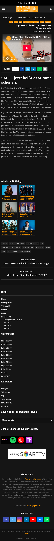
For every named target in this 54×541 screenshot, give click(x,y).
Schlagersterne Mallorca (13, 320)
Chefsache (20, 244)
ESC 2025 (7, 329)
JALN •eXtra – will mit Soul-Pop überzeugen (27, 263)
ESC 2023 (7, 323)
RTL (9, 251)
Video (11, 22)
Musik (48, 247)
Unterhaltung (25, 251)
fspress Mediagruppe (33, 479)
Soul (15, 251)
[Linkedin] (26, 519)
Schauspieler (6, 399)
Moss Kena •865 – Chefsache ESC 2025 (27, 274)
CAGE (42, 22)
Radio (3, 313)
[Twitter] (13, 519)
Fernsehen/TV (27, 22)
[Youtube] (33, 519)
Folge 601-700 (6, 348)
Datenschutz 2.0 (30, 538)
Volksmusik (5, 392)
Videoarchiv (5, 306)
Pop (20, 22)
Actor (5, 244)
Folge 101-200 (6, 366)
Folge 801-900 (6, 341)
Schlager (4, 389)
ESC (42, 244)
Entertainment (32, 244)
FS (36, 31)
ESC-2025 (36, 22)
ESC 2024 (7, 326)
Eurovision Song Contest (11, 247)
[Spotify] (46, 519)
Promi (16, 22)
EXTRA (4, 373)
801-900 (47, 22)
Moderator (5, 406)
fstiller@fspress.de (34, 506)
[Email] (40, 519)
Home (5, 18)
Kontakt (4, 310)
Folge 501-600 (6, 352)
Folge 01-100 (6, 369)
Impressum (19, 538)
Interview (39, 247)
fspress (27, 533)
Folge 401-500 (6, 355)
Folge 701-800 (6, 344)
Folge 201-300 (6, 362)
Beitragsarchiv (6, 303)
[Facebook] (6, 519)
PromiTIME (5, 376)
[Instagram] (19, 519)
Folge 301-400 (6, 359)
